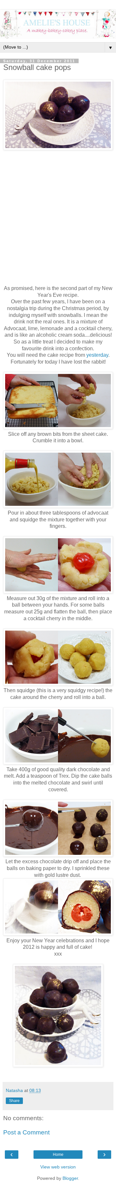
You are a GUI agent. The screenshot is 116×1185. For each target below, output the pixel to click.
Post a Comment (26, 1132)
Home (58, 1154)
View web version (58, 1166)
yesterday (97, 355)
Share (14, 1100)
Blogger (70, 1178)
